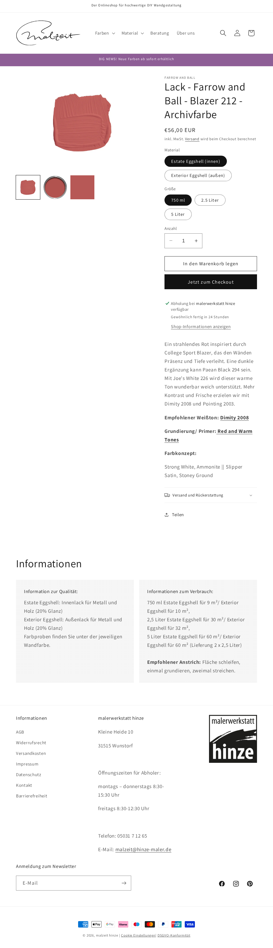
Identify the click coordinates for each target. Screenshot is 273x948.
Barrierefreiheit (31, 796)
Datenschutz (28, 774)
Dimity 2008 (234, 417)
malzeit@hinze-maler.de (143, 849)
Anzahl (170, 228)
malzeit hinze (107, 935)
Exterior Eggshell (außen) (198, 175)
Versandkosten (31, 753)
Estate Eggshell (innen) (195, 161)
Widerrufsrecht (31, 743)
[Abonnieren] (124, 883)
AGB (20, 732)
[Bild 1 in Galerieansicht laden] (28, 187)
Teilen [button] (178, 515)
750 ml (178, 200)
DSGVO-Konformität (174, 935)
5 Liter (178, 214)
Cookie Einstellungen (138, 935)
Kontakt (24, 785)
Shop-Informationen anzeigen (201, 326)
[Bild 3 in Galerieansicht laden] (82, 187)
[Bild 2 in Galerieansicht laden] (55, 187)
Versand (192, 138)
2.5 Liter (210, 200)
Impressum (27, 764)
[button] (104, 33)
